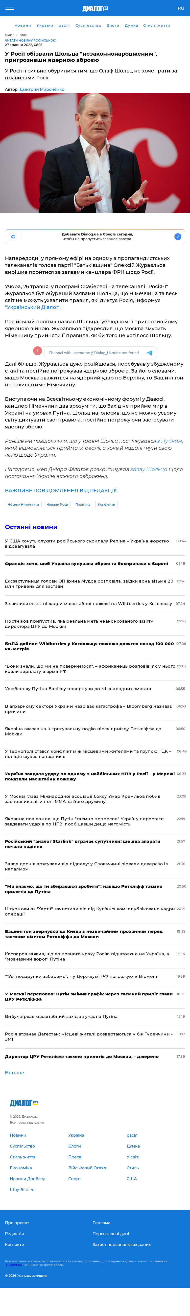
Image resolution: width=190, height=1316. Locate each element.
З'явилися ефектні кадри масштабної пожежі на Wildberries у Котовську (88, 603)
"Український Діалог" (32, 307)
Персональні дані (111, 1233)
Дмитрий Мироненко (42, 89)
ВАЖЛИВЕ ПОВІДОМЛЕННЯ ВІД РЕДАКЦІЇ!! (61, 491)
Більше (14, 1073)
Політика (82, 504)
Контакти (14, 1244)
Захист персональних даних (122, 1244)
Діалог (9, 35)
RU (181, 8)
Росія (23, 35)
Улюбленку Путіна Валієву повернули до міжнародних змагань (78, 688)
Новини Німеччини (23, 504)
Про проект (17, 1223)
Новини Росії (57, 504)
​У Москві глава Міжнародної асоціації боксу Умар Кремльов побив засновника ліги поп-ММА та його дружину (82, 799)
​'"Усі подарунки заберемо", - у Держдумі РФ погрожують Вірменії (82, 976)
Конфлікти (106, 504)
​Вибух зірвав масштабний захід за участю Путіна (61, 1016)
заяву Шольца (148, 469)
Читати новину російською (30, 40)
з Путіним (169, 441)
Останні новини (31, 527)
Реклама (101, 1223)
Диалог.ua (14, 1265)
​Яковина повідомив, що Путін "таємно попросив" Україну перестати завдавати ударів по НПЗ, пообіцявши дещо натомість (84, 821)
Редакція (14, 1233)
